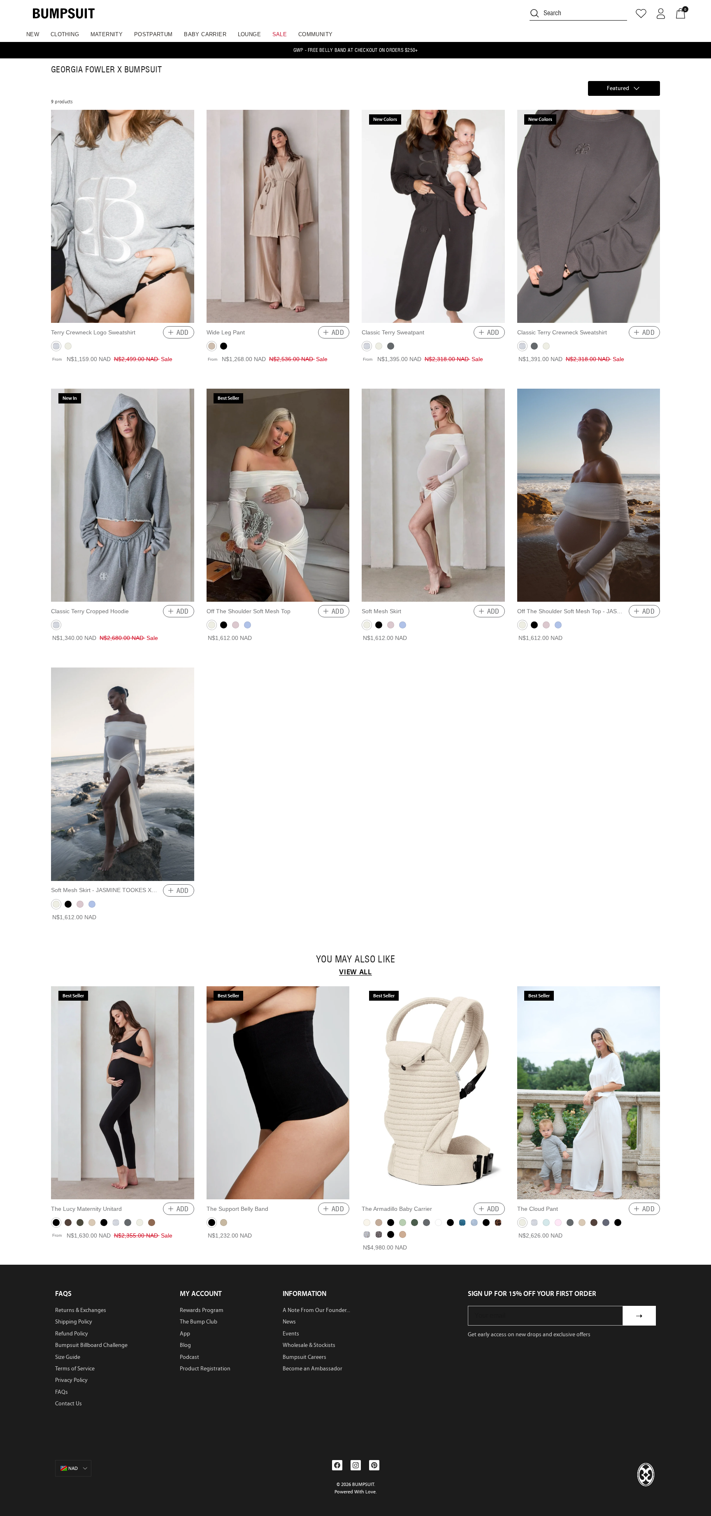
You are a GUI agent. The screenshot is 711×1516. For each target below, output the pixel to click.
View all (355, 971)
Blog (185, 1345)
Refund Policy (71, 1333)
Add (183, 332)
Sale (279, 34)
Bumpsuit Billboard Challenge (91, 1345)
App (185, 1333)
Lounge (249, 34)
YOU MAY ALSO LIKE (355, 959)
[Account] (661, 13)
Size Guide (67, 1357)
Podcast (189, 1357)
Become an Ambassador (312, 1368)
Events (291, 1333)
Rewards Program (201, 1310)
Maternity (107, 34)
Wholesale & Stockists (309, 1345)
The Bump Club (198, 1321)
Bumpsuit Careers (304, 1357)
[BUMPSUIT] (64, 13)
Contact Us (68, 1403)
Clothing (65, 34)
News (289, 1321)
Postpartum (153, 34)
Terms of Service (75, 1368)
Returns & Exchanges (80, 1310)
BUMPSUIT (363, 1484)
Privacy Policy (71, 1380)
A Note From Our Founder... (316, 1310)
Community (315, 34)
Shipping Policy (73, 1321)
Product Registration (205, 1368)
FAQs (61, 1392)
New (32, 34)
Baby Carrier (205, 34)
